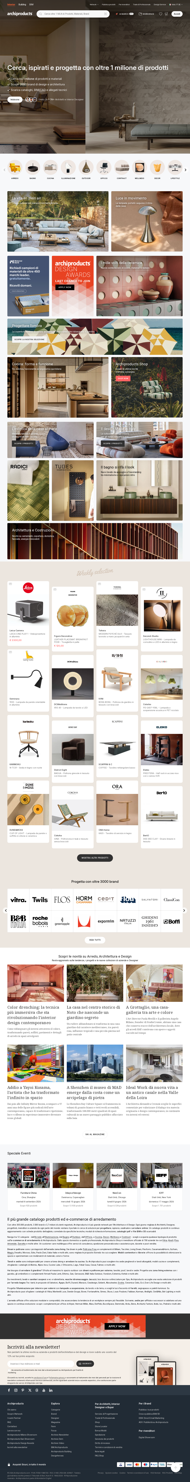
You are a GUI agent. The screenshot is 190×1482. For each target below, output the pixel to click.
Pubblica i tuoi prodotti (149, 1410)
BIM (31, 4)
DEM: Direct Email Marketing (151, 1418)
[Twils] (40, 899)
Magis (10, 1252)
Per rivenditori (124, 4)
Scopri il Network (14, 1414)
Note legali (99, 1451)
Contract (126, 1237)
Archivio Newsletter (60, 1435)
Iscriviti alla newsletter (17, 1447)
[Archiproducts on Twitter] (30, 1390)
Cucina (98, 1237)
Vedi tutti (95, 940)
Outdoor (76, 1237)
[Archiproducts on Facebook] (10, 1390)
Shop (97, 1422)
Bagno (66, 1237)
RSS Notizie (155, 1473)
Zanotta (22, 1243)
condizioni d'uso (40, 1378)
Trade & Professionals (141, 4)
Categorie (55, 1410)
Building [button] (22, 4)
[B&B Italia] (18, 921)
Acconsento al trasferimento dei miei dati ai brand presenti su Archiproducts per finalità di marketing (45, 1371)
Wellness (114, 1237)
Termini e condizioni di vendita (108, 1447)
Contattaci (12, 1426)
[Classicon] (172, 899)
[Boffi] (172, 921)
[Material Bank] (28, 286)
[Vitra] (18, 899)
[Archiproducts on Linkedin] (51, 1390)
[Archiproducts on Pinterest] (23, 1390)
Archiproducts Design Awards (20, 1443)
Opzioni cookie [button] (111, 1473)
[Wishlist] (161, 14)
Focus (53, 1430)
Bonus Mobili (100, 1430)
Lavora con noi (13, 1430)
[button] (94, 4)
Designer (55, 1418)
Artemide (12, 1243)
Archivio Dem (57, 1439)
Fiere (53, 1426)
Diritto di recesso (102, 1443)
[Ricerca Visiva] (105, 14)
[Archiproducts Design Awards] (73, 286)
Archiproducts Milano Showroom (22, 1435)
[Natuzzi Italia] (128, 921)
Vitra (164, 1240)
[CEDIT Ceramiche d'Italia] (106, 899)
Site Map (178, 1473)
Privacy (100, 1473)
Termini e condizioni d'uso (138, 1473)
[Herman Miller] (84, 921)
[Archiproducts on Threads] (37, 1390)
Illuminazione (51, 1237)
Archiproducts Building (61, 1451)
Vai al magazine (95, 1134)
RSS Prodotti (167, 1473)
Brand (54, 1414)
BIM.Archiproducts (59, 1447)
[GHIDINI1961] (150, 921)
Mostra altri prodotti (95, 858)
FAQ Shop (99, 1456)
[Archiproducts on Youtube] (44, 1390)
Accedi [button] (177, 14)
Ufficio (88, 1237)
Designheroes (57, 1456)
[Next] (185, 170)
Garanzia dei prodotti (104, 1439)
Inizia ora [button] (15, 99)
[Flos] (62, 899)
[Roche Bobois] (40, 921)
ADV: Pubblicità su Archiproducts (153, 1422)
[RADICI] (28, 490)
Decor (106, 1237)
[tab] (98, 4)
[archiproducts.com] (19, 13)
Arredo (38, 1237)
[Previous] (4, 170)
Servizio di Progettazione (106, 1414)
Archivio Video (57, 1443)
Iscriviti (87, 1364)
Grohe (121, 1282)
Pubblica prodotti (108, 4)
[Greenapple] (62, 921)
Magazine (55, 1422)
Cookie (122, 1473)
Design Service (160, 4)
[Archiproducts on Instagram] (16, 1390)
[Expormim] (106, 921)
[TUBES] (73, 490)
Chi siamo (11, 1410)
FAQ (9, 1422)
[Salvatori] (150, 899)
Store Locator (101, 1426)
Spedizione (100, 1435)
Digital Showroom (147, 1437)
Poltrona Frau (90, 1249)
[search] (40, 14)
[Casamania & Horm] (84, 899)
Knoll (170, 1240)
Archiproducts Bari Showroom (20, 1439)
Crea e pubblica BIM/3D (149, 1414)
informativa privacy (57, 1378)
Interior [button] (11, 4)
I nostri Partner (14, 1418)
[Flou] (128, 899)
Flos (176, 1240)
